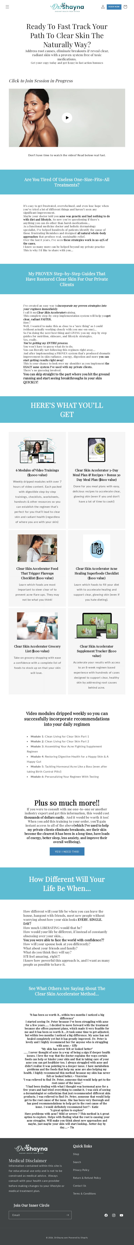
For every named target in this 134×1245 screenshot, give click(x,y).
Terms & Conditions (84, 1193)
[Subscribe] (67, 1215)
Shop (76, 1154)
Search (77, 1162)
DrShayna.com (61, 1237)
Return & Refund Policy (87, 1177)
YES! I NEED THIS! (67, 851)
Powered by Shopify (78, 1237)
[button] (7, 7)
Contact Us (79, 1185)
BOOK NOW (114, 7)
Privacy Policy (81, 1169)
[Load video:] (67, 118)
